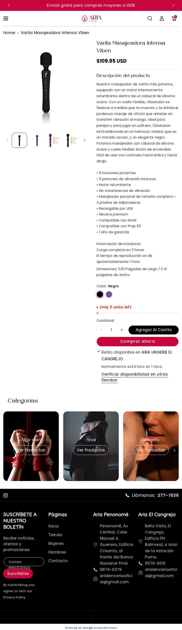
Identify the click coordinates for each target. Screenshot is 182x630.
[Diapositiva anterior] (8, 5)
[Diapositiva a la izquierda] (7, 140)
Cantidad (105, 320)
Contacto (57, 561)
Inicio (53, 526)
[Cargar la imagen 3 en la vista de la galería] (54, 140)
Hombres (57, 552)
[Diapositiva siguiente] (173, 5)
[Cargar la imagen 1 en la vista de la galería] (19, 140)
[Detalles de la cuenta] (162, 18)
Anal (91, 440)
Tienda (55, 534)
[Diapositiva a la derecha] (85, 140)
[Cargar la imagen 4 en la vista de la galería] (72, 140)
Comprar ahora (137, 341)
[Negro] (100, 294)
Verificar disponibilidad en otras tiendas (134, 377)
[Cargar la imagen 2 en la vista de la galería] (37, 140)
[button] (8, 18)
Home (9, 32)
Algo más (31, 440)
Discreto (151, 440)
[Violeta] (109, 294)
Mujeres (56, 543)
